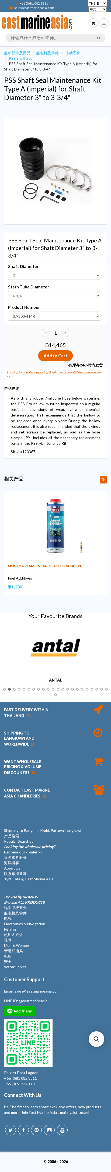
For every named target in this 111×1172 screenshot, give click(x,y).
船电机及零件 (47, 53)
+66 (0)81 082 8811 (34, 3)
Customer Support (24, 979)
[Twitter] (10, 1130)
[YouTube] (62, 1130)
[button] (96, 1039)
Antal (55, 680)
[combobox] (55, 38)
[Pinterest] (36, 1130)
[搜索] (98, 38)
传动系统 (72, 53)
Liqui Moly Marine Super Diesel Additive (45, 566)
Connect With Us (22, 1095)
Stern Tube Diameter (28, 286)
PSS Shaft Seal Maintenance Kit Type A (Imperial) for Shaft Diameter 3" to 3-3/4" (52, 89)
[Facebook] (23, 1130)
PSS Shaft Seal (21, 58)
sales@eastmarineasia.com (34, 8)
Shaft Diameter (23, 266)
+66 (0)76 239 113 (19, 1084)
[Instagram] (49, 1130)
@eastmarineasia (33, 1000)
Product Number (24, 307)
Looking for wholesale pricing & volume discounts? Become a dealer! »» (54, 374)
